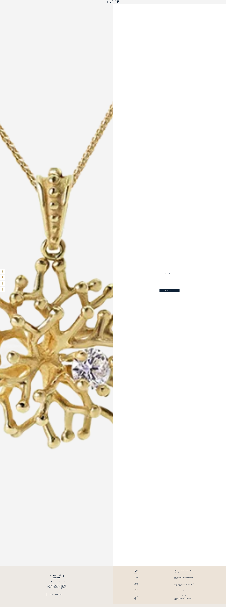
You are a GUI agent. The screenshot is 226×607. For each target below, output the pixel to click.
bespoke (20, 1)
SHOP (3, 1)
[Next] (11, 268)
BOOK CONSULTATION (214, 1)
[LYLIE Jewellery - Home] (113, 2)
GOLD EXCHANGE (205, 1)
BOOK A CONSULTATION (56, 594)
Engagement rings (12, 1)
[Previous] (11, 294)
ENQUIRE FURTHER (169, 290)
